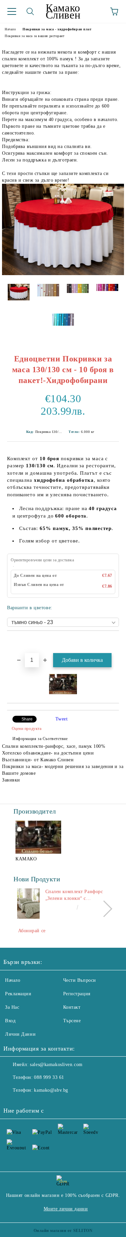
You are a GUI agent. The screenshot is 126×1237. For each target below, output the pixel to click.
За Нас (12, 1007)
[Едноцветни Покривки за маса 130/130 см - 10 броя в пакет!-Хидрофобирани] (63, 273)
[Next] (104, 909)
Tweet (61, 718)
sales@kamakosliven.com (56, 1064)
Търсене (72, 1020)
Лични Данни (20, 1034)
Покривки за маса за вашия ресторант (35, 36)
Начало (10, 29)
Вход (10, 1020)
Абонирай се (32, 930)
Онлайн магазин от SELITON (63, 1230)
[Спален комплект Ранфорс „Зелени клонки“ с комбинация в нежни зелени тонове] (28, 903)
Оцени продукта (26, 728)
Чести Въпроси (79, 980)
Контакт (72, 1007)
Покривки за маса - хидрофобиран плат (57, 29)
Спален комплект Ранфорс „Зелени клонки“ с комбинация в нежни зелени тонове (76, 895)
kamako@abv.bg (51, 1090)
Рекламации (18, 993)
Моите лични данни (66, 1208)
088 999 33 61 (49, 1077)
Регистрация (76, 993)
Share (27, 719)
